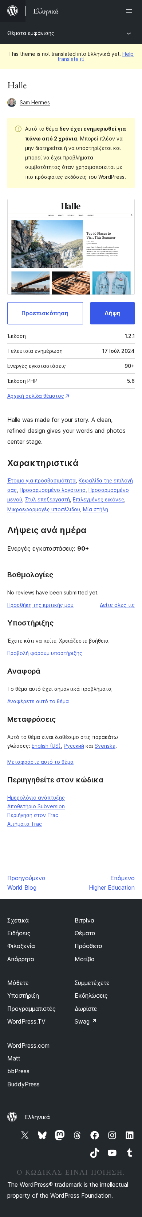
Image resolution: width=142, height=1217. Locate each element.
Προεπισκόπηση (44, 313)
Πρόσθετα (88, 946)
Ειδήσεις (19, 933)
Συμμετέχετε (92, 982)
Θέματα (85, 933)
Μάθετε (18, 982)
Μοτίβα (85, 959)
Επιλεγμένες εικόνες (98, 499)
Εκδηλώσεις (91, 995)
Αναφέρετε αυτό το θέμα (38, 701)
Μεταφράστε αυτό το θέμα (40, 762)
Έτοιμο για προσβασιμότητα (41, 480)
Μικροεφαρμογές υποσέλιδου (43, 509)
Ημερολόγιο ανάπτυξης (36, 797)
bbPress (18, 1071)
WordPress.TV (26, 1021)
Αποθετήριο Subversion (36, 806)
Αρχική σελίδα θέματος (35, 396)
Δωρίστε (86, 1008)
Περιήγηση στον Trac (32, 815)
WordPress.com (28, 1045)
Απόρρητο (20, 959)
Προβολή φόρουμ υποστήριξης (44, 653)
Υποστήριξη (23, 995)
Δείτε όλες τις (117, 605)
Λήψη (112, 313)
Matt (13, 1058)
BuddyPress (23, 1084)
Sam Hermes (35, 102)
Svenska (105, 746)
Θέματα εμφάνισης (30, 33)
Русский (74, 746)
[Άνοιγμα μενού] (130, 11)
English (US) (46, 746)
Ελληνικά (37, 1117)
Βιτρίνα (84, 920)
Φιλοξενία (21, 946)
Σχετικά (18, 920)
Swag (86, 1021)
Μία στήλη (95, 509)
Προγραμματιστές (31, 1008)
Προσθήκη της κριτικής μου (40, 605)
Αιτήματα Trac (24, 824)
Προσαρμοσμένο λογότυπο (53, 490)
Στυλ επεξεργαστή (47, 499)
